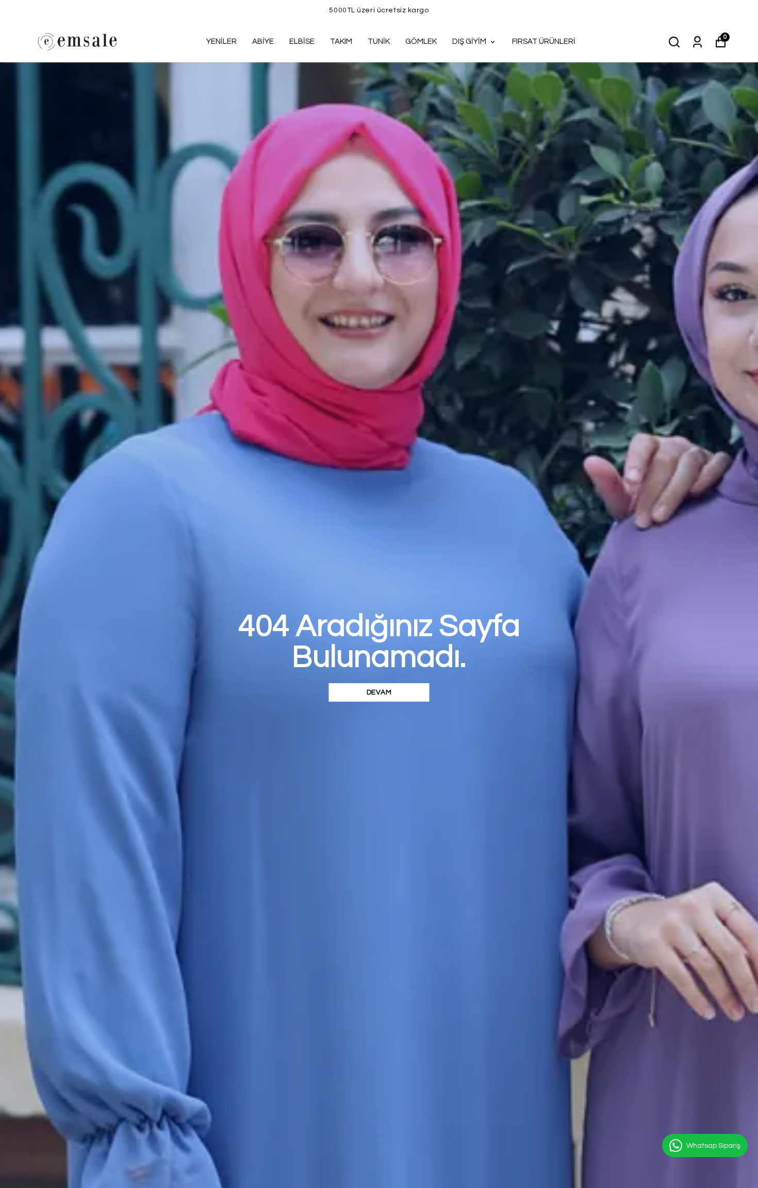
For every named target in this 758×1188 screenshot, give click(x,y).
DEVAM (379, 692)
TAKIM (341, 41)
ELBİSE (302, 41)
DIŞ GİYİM (469, 41)
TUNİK (379, 41)
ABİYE (263, 41)
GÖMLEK (421, 41)
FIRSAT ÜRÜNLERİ (543, 41)
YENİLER (221, 41)
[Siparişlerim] (697, 41)
